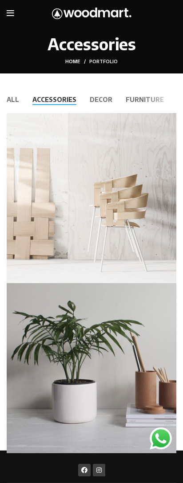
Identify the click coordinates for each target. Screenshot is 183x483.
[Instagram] (99, 470)
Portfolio (103, 61)
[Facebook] (84, 470)
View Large (169, 119)
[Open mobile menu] (10, 13)
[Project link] (91, 198)
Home (72, 61)
